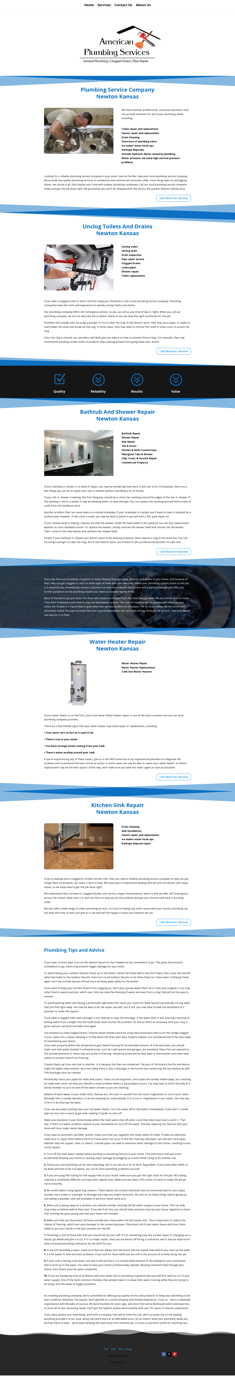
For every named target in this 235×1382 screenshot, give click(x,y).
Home (89, 5)
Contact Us (123, 5)
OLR (105, 1349)
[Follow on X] (169, 1354)
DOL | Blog (125, 1349)
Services (104, 5)
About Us (143, 5)
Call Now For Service (174, 198)
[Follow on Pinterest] (174, 1354)
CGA (113, 1349)
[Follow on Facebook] (164, 1354)
